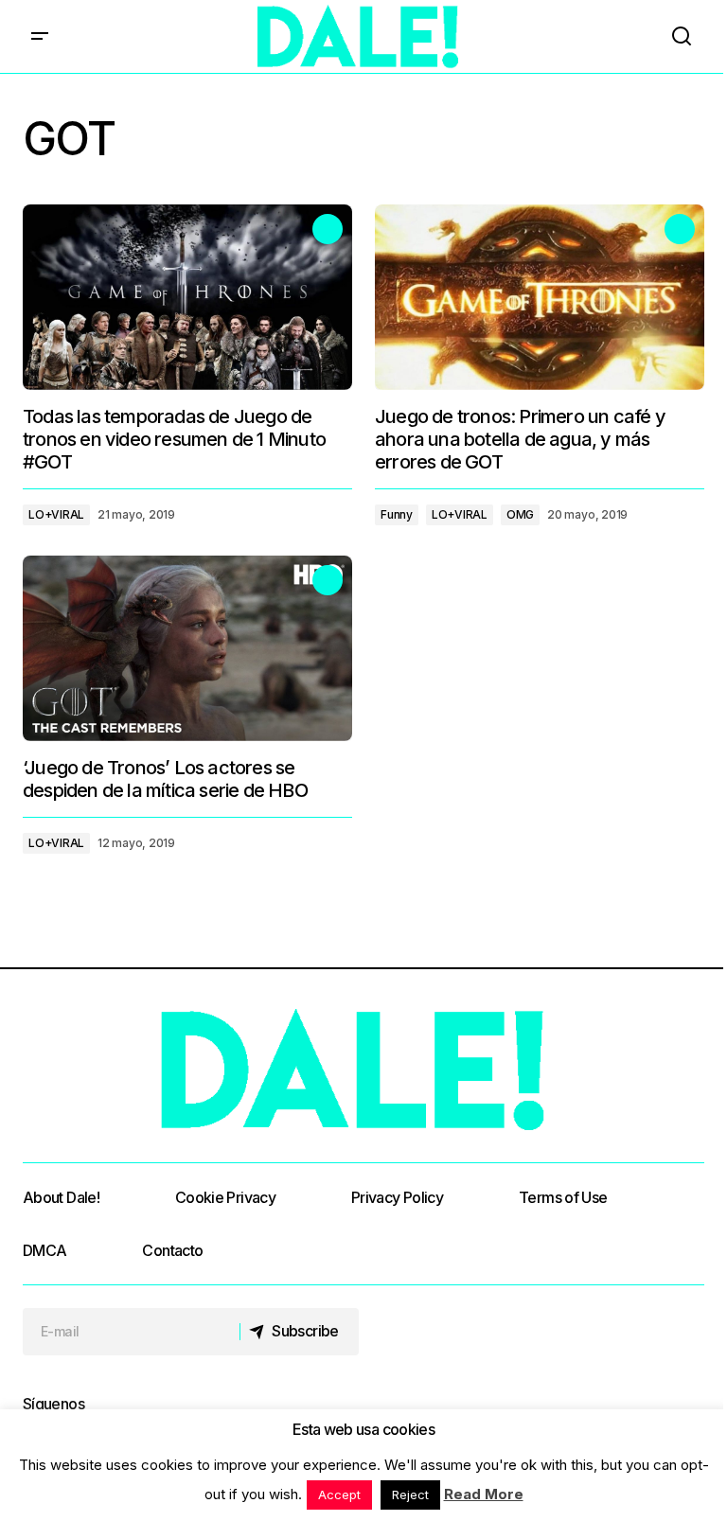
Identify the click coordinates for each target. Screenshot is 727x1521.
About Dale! (61, 1197)
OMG (520, 514)
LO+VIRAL (56, 514)
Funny (397, 514)
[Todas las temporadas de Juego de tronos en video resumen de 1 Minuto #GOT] (187, 297)
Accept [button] (339, 1494)
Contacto (172, 1250)
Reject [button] (410, 1494)
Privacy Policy (397, 1197)
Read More (483, 1494)
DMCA (44, 1250)
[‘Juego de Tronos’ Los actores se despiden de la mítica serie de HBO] (187, 648)
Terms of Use (563, 1197)
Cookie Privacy (225, 1197)
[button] (39, 36)
